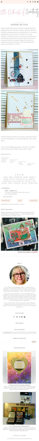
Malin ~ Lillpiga (9, 190)
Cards (25, 177)
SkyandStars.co (27, 438)
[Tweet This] (18, 175)
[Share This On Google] (23, 175)
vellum (24, 183)
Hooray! (29, 164)
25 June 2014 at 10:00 (11, 194)
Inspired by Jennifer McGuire (4, 160)
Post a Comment (7, 196)
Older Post (33, 200)
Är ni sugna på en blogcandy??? (19, 426)
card (11, 177)
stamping (17, 183)
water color (32, 183)
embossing (7, 181)
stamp (10, 183)
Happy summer (21, 163)
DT (27, 179)
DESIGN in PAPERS (14, 44)
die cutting (20, 179)
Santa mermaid (6, 209)
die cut (13, 179)
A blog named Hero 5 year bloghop (19, 385)
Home (20, 200)
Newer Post (6, 200)
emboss (32, 179)
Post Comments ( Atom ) (16, 204)
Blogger (23, 435)
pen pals (28, 181)
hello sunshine (18, 181)
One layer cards (12, 161)
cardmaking (18, 177)
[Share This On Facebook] (15, 175)
